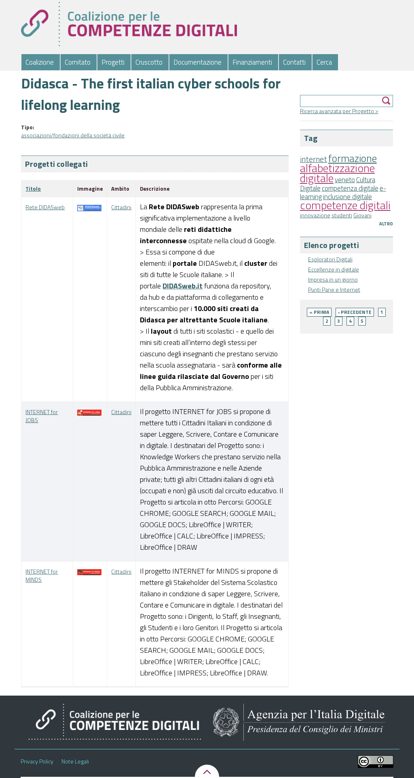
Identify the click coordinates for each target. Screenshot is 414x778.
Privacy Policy (37, 761)
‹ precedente (355, 312)
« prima (319, 312)
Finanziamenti (252, 62)
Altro (386, 224)
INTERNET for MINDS (41, 575)
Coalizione (39, 62)
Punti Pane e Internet (334, 289)
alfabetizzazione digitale (337, 173)
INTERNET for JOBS (41, 416)
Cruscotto (149, 62)
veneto (345, 180)
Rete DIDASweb (45, 207)
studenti (342, 215)
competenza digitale (350, 188)
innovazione (315, 215)
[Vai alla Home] (129, 24)
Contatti (294, 62)
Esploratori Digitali (330, 259)
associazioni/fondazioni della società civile (73, 135)
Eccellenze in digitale (333, 269)
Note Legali (75, 761)
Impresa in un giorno (333, 279)
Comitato (78, 62)
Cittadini (121, 207)
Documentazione (197, 62)
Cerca (324, 62)
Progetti (113, 62)
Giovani (362, 215)
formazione (352, 158)
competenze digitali (345, 205)
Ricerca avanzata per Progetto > (339, 111)
